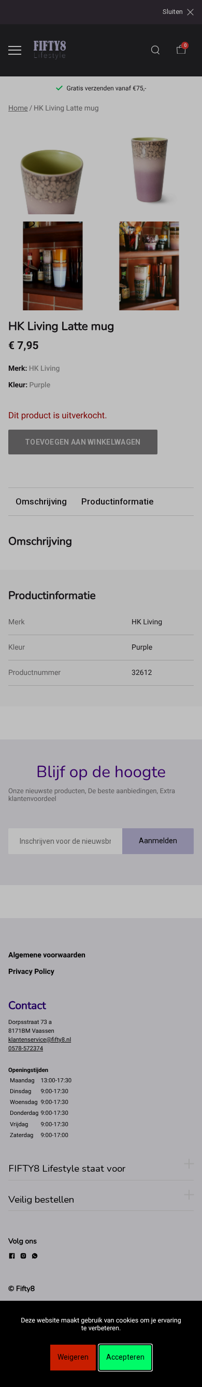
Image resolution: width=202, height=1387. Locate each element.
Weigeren (73, 1357)
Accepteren (125, 1357)
